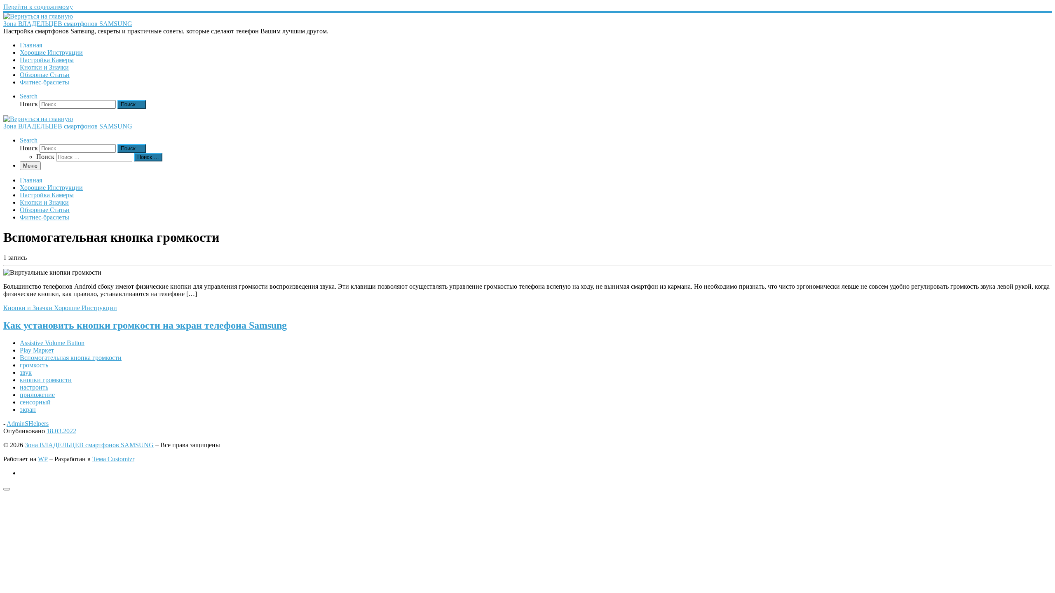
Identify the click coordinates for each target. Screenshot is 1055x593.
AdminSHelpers (28, 423)
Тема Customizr (113, 458)
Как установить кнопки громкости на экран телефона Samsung (145, 325)
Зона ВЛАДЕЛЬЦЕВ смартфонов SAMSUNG (89, 444)
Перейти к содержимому (38, 6)
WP (43, 458)
